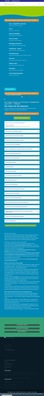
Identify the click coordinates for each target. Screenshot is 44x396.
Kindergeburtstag (13, 53)
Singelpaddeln (9, 89)
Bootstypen (12, 68)
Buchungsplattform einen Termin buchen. (22, 126)
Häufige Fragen (13, 63)
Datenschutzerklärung (8, 363)
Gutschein (12, 58)
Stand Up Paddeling (14, 33)
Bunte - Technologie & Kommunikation (30, 392)
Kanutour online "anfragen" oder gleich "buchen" (21, 20)
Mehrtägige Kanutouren (15, 43)
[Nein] (12, 395)
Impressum (6, 361)
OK (2, 395)
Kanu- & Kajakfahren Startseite (17, 23)
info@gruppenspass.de (10, 350)
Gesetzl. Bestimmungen (9, 360)
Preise (10, 28)
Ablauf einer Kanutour (21, 118)
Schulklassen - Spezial (15, 48)
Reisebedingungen (7, 367)
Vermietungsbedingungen (16, 73)
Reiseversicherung (7, 365)
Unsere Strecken (13, 38)
